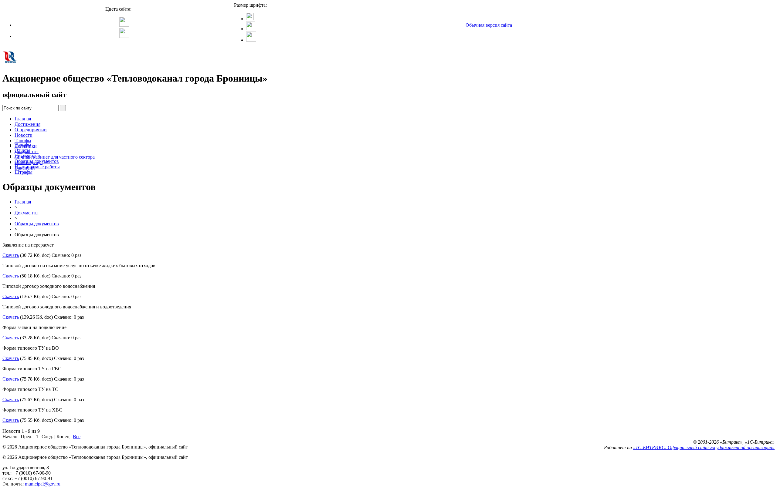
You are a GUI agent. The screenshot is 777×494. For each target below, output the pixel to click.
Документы (27, 155)
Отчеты (22, 150)
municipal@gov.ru (42, 483)
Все (76, 436)
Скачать (10, 255)
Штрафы (23, 172)
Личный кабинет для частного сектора (55, 157)
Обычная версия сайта (489, 25)
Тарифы (23, 140)
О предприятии (31, 129)
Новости (23, 135)
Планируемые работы (37, 166)
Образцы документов (37, 161)
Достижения (27, 124)
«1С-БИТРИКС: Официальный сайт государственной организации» (704, 447)
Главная (23, 118)
